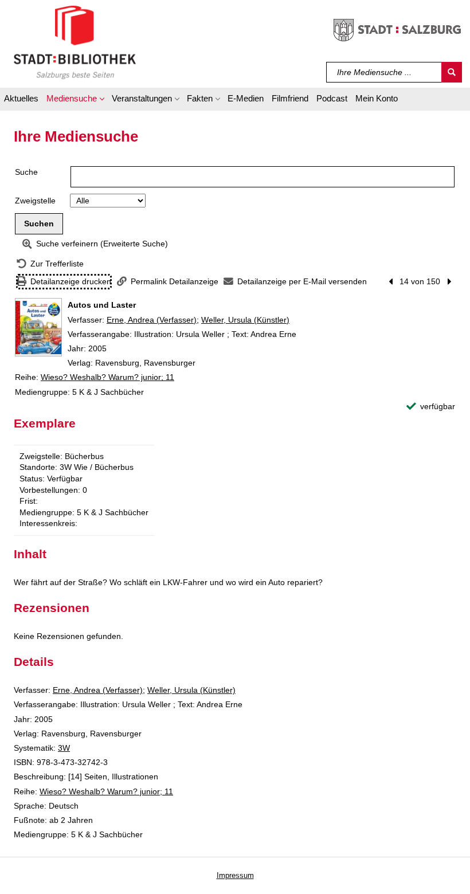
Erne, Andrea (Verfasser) (152, 319)
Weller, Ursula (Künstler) (245, 319)
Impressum (235, 875)
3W (64, 747)
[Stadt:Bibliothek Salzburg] (75, 41)
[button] (75, 100)
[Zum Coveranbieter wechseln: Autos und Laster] (38, 327)
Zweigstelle (35, 200)
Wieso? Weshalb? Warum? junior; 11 (107, 377)
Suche (26, 172)
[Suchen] (451, 72)
